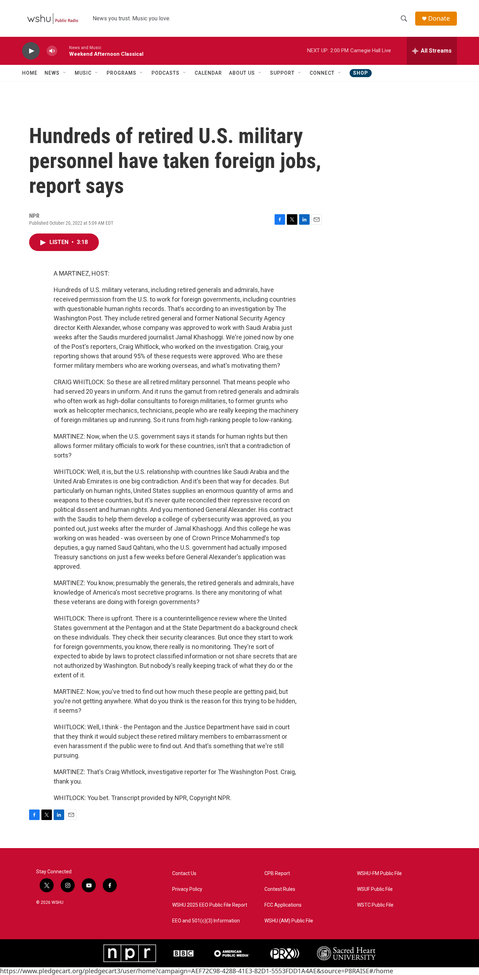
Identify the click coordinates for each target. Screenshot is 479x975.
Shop (360, 73)
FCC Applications (283, 905)
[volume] (52, 51)
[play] (30, 51)
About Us (242, 73)
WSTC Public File (375, 905)
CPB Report (277, 873)
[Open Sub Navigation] (65, 73)
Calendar (208, 73)
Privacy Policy (187, 889)
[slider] (63, 50)
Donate (439, 18)
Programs (121, 73)
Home (30, 73)
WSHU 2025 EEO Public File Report (209, 905)
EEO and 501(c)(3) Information (206, 920)
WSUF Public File (375, 889)
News (52, 73)
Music (83, 73)
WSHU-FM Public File (379, 873)
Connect (322, 73)
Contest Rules (279, 889)
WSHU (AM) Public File (288, 920)
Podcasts (165, 73)
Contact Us (184, 873)
